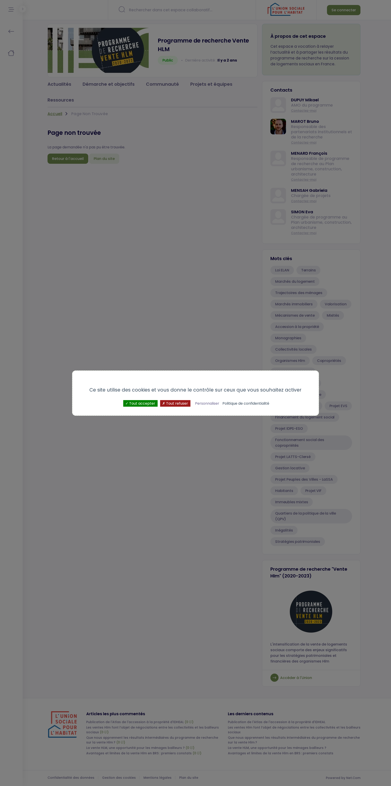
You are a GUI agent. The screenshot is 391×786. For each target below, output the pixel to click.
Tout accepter (141, 403)
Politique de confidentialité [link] (245, 403)
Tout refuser (176, 403)
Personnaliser (207, 403)
